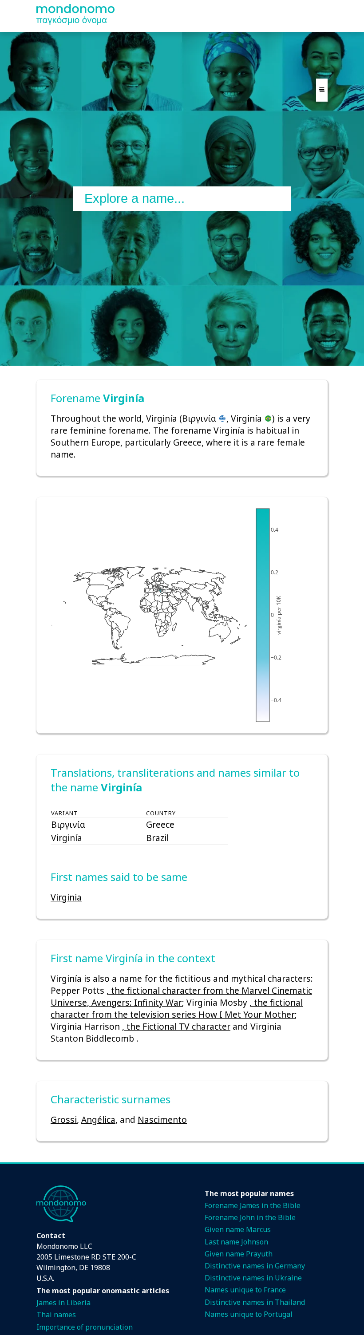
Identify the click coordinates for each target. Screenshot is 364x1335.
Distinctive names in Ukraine (253, 1278)
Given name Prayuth (239, 1254)
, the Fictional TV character (176, 1026)
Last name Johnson (236, 1242)
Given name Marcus (238, 1229)
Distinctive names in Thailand (255, 1302)
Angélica (98, 1120)
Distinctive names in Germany (255, 1266)
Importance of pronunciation (84, 1327)
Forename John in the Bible (250, 1217)
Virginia (66, 897)
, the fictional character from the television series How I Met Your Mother (177, 1008)
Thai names (56, 1314)
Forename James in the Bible (253, 1205)
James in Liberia (63, 1302)
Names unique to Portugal (249, 1314)
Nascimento (162, 1120)
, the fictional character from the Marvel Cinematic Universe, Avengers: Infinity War (181, 996)
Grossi (64, 1120)
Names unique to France (245, 1290)
